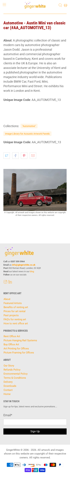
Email (7, 415)
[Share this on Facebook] (15, 155)
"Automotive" (29, 126)
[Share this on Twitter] (6, 155)
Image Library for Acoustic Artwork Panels (27, 133)
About (7, 299)
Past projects (11, 315)
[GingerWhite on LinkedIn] (10, 282)
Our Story (9, 365)
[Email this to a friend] (33, 155)
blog (32, 271)
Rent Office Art (12, 336)
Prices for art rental (14, 311)
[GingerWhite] (35, 5)
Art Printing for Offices (16, 348)
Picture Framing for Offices (19, 352)
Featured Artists (13, 303)
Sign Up (35, 431)
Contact (8, 390)
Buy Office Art (11, 344)
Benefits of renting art (16, 307)
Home (7, 394)
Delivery (8, 381)
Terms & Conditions (15, 377)
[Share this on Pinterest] (24, 155)
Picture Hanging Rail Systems (20, 340)
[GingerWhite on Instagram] (5, 282)
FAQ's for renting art (15, 319)
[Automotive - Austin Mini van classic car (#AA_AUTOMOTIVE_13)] (34, 190)
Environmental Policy (16, 373)
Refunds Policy (12, 369)
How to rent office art (16, 323)
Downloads (10, 385)
